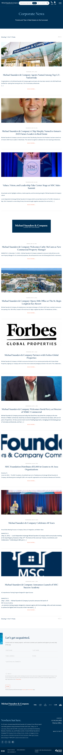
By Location (42, 3)
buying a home (12, 733)
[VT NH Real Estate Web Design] (58, 751)
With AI (34, 3)
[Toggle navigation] (60, 3)
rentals (26, 733)
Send (7, 686)
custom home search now (21, 737)
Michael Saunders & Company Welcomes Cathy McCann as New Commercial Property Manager (31, 248)
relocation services (14, 735)
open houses (35, 735)
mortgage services (33, 733)
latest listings (4, 737)
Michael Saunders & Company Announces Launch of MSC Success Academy (31, 586)
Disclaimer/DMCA (21, 749)
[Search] (47, 3)
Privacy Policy (18, 679)
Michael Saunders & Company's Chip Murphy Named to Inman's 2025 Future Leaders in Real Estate (31, 132)
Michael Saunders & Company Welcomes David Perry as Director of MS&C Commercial (31, 410)
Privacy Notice (11, 749)
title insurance (4, 735)
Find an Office (57, 723)
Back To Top (57, 731)
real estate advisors (23, 729)
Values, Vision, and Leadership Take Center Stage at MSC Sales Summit (31, 186)
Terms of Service (30, 689)
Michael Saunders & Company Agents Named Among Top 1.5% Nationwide (31, 76)
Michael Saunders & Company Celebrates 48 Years (31, 523)
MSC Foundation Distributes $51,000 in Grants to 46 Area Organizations (31, 468)
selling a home (20, 733)
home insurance (24, 735)
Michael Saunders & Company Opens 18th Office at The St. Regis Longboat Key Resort (31, 302)
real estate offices (5, 729)
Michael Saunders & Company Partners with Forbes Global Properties (32, 356)
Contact (59, 718)
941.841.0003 (52, 2)
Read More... (31, 89)
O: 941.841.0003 (57, 720)
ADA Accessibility (12, 752)
